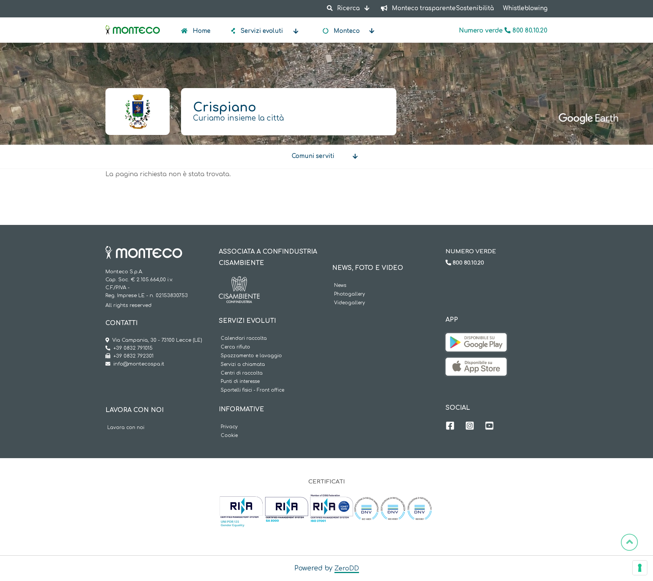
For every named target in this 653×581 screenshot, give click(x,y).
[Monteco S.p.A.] (132, 23)
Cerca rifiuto (235, 347)
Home (200, 31)
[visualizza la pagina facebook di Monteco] (450, 426)
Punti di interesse (240, 381)
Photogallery (349, 294)
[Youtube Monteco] (489, 426)
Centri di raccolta (242, 373)
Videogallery (349, 303)
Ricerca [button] (348, 8)
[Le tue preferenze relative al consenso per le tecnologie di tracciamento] (640, 568)
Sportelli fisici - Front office (252, 390)
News (340, 285)
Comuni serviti (313, 156)
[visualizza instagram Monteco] (469, 426)
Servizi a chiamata (243, 364)
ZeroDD (346, 568)
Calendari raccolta (244, 338)
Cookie (229, 435)
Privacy (229, 427)
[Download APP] (476, 338)
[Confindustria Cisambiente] (239, 282)
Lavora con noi (125, 427)
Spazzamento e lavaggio (251, 355)
